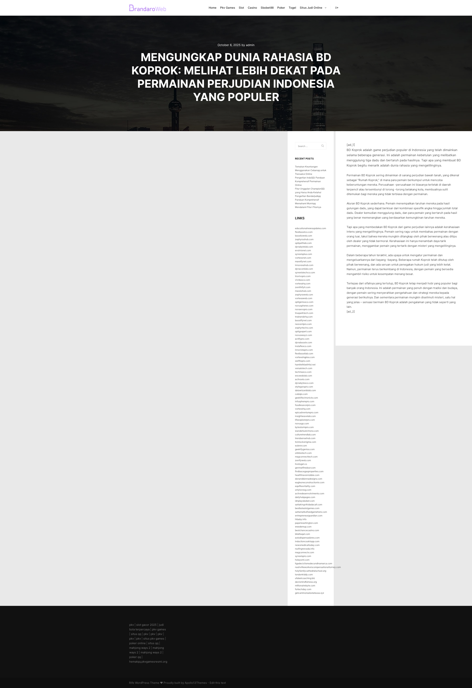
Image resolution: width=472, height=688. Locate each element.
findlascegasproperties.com (309, 471)
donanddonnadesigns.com (308, 478)
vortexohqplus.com (305, 357)
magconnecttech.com (306, 456)
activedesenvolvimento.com (309, 493)
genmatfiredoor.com (305, 467)
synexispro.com (303, 556)
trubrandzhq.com (304, 316)
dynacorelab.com (304, 268)
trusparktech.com (304, 313)
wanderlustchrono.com (307, 430)
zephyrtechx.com (304, 327)
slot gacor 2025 (146, 624)
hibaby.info (300, 519)
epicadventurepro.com (306, 412)
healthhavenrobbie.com (307, 475)
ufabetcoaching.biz (305, 578)
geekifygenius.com (305, 449)
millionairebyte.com (305, 585)
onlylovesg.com (303, 489)
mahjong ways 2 (139, 648)
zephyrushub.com (304, 239)
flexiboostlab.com (304, 353)
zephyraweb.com (304, 294)
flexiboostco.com (304, 232)
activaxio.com (302, 379)
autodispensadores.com (307, 537)
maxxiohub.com (303, 290)
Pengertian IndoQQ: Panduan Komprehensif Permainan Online (310, 181)
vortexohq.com (302, 408)
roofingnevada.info (304, 548)
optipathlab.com (303, 243)
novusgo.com (302, 423)
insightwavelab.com (305, 416)
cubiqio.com (301, 394)
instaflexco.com (303, 346)
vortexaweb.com (303, 298)
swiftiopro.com (302, 360)
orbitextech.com (303, 453)
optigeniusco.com (304, 302)
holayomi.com (302, 559)
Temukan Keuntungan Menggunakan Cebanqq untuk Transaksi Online (310, 170)
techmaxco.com (303, 372)
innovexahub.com (304, 265)
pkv (131, 624)
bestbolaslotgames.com (307, 508)
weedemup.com (303, 526)
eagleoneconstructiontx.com (309, 482)
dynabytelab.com (304, 246)
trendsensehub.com (305, 438)
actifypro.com (302, 338)
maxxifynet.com (303, 261)
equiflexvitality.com (305, 486)
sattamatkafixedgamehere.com (311, 511)
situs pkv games (153, 638)
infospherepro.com (304, 401)
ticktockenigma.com (305, 441)
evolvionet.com (303, 250)
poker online (137, 643)
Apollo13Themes (196, 683)
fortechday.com (303, 589)
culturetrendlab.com (305, 434)
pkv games (159, 629)
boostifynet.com (303, 320)
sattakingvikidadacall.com (308, 504)
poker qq (135, 657)
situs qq (136, 634)
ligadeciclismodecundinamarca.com (313, 563)
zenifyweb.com (303, 460)
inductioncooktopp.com (307, 541)
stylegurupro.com (304, 386)
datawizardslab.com (305, 390)
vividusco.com (302, 279)
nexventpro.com (303, 324)
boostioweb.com (303, 235)
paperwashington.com (306, 523)
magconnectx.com (304, 552)
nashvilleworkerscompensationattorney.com (318, 567)
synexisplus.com (303, 254)
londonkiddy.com (304, 574)
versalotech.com (303, 368)
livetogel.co (301, 464)
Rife (131, 683)
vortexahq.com (302, 283)
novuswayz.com (303, 335)
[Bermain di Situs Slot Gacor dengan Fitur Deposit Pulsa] (147, 8)
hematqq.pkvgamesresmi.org (148, 661)
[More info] (337, 7)
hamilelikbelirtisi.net (305, 364)
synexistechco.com (305, 272)
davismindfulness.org (306, 581)
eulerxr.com (301, 445)
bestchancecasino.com (307, 530)
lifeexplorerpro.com (305, 419)
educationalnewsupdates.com (310, 228)
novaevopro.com (303, 309)
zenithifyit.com (302, 287)
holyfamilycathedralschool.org (310, 570)
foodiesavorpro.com (305, 405)
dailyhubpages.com (305, 497)
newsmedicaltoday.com (307, 545)
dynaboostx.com (303, 342)
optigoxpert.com (303, 331)
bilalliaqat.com (302, 534)
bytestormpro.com (304, 427)
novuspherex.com (304, 305)
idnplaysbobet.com (305, 500)
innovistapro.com (304, 349)
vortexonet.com (303, 257)
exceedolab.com (303, 375)
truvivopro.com (302, 276)
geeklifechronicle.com (306, 397)
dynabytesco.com (304, 383)
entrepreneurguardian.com (308, 515)
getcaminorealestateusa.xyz (309, 593)
